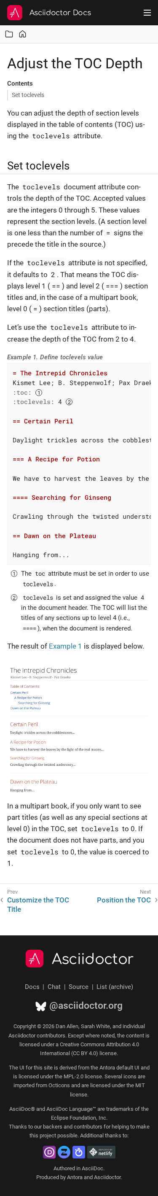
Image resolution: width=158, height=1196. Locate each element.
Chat (54, 987)
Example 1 (65, 646)
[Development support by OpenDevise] (49, 1152)
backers (52, 1126)
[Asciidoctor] (14, 12)
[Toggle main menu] (147, 12)
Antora (75, 1177)
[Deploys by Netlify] (101, 1152)
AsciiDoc (92, 1168)
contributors (88, 1126)
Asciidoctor (93, 959)
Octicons (59, 1085)
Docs (32, 987)
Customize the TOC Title (38, 904)
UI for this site (36, 1067)
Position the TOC (124, 900)
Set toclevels (28, 95)
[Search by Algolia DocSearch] (78, 1152)
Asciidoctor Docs (60, 12)
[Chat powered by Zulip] (64, 1152)
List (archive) (114, 987)
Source (78, 987)
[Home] (22, 34)
